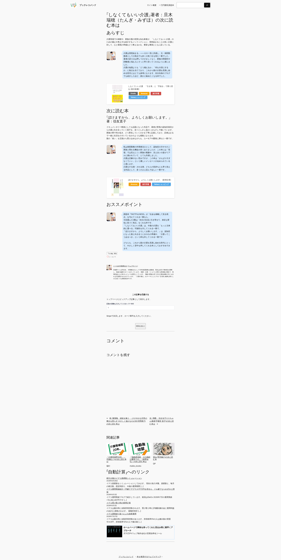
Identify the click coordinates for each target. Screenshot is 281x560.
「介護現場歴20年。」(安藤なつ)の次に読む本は (116, 459)
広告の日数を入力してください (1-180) (120, 304)
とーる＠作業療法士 (120, 266)
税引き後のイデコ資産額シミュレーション (124, 478)
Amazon (144, 93)
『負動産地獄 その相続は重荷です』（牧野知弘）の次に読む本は (140, 459)
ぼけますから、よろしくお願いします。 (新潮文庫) (149, 180)
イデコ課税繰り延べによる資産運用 (121, 514)
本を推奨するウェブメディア (149, 557)
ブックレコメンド (87, 5)
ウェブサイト (132, 266)
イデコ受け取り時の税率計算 (118, 503)
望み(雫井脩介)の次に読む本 (163, 458)
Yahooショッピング (138, 97)
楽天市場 (156, 93)
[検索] (207, 5)
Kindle (133, 93)
